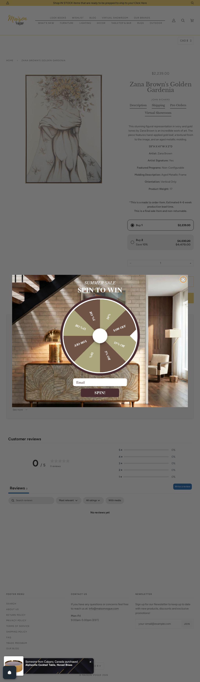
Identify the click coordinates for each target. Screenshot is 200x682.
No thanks (100, 400)
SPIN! (100, 392)
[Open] (9, 672)
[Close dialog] (183, 279)
